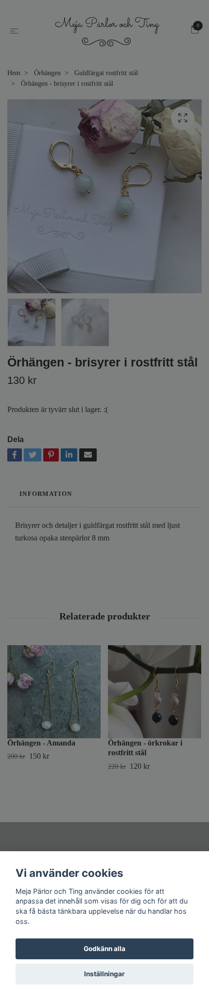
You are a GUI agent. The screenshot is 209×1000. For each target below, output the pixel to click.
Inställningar (104, 974)
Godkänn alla (104, 948)
